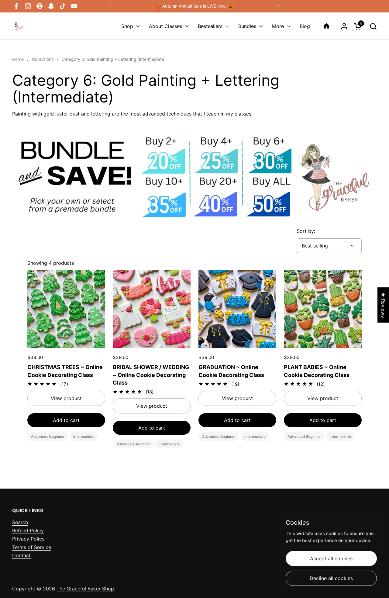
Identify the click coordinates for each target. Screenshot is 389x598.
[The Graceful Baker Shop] (18, 26)
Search (20, 522)
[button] (373, 26)
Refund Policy (28, 530)
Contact (21, 555)
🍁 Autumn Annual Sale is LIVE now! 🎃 (194, 6)
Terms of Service (31, 547)
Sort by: (306, 231)
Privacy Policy (28, 539)
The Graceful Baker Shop (85, 589)
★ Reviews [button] (383, 305)
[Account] (344, 26)
